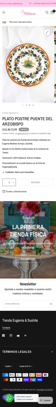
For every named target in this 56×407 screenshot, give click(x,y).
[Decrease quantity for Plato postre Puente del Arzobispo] (4, 182)
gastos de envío (23, 133)
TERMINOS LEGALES (16, 352)
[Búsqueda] (47, 12)
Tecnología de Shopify (44, 389)
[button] (28, 259)
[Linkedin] (27, 335)
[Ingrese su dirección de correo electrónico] (50, 304)
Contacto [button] (6, 327)
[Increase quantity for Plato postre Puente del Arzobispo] (13, 182)
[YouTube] (20, 335)
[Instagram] (13, 335)
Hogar (4, 22)
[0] (52, 12)
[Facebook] (5, 335)
